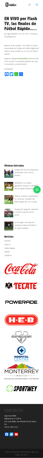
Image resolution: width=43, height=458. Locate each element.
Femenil (7, 241)
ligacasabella (12, 34)
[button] (37, 189)
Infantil (7, 252)
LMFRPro (8, 255)
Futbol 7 (7, 244)
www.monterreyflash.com (22, 58)
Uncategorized (10, 36)
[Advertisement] (21, 99)
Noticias (34, 34)
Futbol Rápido (9, 248)
